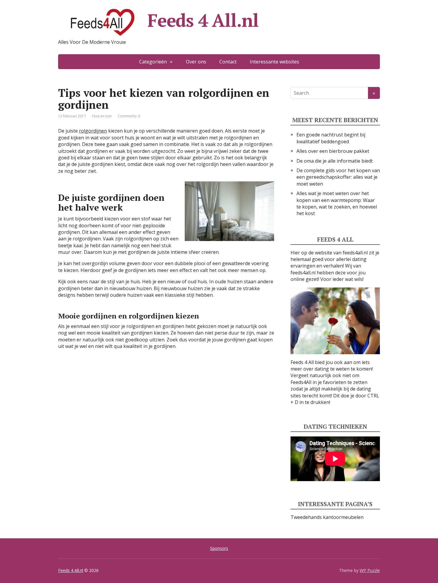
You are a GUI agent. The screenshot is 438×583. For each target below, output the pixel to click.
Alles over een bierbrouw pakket (332, 151)
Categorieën (153, 61)
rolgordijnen (93, 131)
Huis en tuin (102, 116)
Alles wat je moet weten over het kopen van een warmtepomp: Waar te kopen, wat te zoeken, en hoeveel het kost (336, 203)
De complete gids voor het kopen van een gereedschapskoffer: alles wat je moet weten (338, 177)
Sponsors (219, 548)
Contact (228, 61)
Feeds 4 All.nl (203, 20)
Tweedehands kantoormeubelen (327, 517)
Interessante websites (274, 61)
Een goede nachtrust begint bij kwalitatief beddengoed (330, 137)
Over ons (196, 61)
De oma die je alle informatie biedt (334, 161)
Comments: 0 (129, 116)
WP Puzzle (370, 570)
